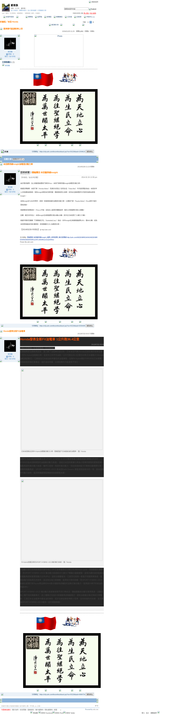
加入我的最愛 (32, 10)
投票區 (39, 17)
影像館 (48, 17)
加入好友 (12, 56)
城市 (7, 13)
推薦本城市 (22, 10)
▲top (96, 705)
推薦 (92, 31)
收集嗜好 (20, 13)
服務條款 (31, 710)
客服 (55, 710)
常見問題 (23, 710)
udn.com (95, 709)
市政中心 (90, 17)
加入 (147, 713)
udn (3, 13)
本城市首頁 (10, 17)
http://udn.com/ (46, 229)
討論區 (21, 17)
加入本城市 (14, 10)
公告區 (69, 17)
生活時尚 (13, 13)
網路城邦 (95, 2)
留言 (6, 56)
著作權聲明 (39, 710)
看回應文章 (55, 25)
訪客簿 (78, 17)
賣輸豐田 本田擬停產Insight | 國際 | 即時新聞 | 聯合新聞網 (47, 237)
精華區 (30, 17)
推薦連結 (59, 17)
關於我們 (15, 710)
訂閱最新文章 (42, 10)
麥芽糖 (17, 8)
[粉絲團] (31, 712)
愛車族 (14, 5)
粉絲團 (35, 713)
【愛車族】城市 (29, 13)
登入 (143, 713)
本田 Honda (13, 22)
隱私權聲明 (48, 710)
